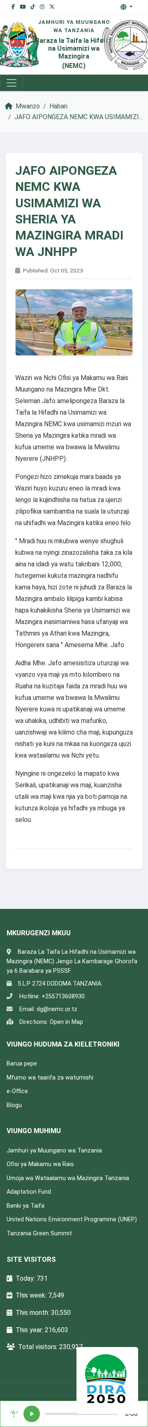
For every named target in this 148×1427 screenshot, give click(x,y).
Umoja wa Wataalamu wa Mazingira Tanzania (68, 1178)
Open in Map (66, 1022)
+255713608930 (63, 996)
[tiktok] (32, 7)
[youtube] (22, 7)
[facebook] (13, 7)
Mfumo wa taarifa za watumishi (50, 1077)
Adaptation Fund (29, 1191)
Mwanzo (27, 106)
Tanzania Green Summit (39, 1233)
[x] (52, 7)
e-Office (17, 1091)
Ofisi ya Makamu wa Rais (40, 1164)
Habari (58, 106)
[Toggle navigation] (11, 83)
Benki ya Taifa (25, 1205)
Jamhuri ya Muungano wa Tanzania (54, 1150)
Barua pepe (22, 1063)
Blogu (14, 1105)
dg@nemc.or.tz (57, 1009)
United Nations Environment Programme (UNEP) (72, 1219)
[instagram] (42, 7)
